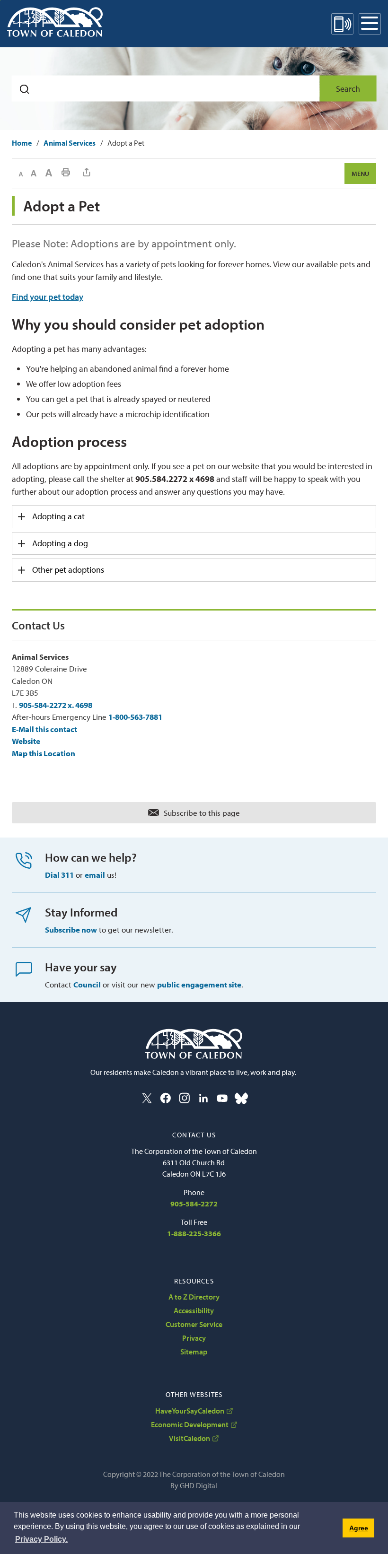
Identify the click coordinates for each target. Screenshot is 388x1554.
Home (22, 143)
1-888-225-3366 (194, 1233)
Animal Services (70, 143)
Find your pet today (47, 296)
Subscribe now (71, 929)
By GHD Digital (193, 1485)
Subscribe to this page (202, 813)
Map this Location (43, 753)
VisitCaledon (189, 1438)
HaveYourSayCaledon (189, 1410)
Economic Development (190, 1424)
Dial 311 (59, 875)
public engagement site (199, 984)
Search (348, 88)
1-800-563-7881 (135, 717)
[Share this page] (86, 172)
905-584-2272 (194, 1203)
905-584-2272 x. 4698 (55, 705)
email (95, 875)
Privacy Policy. (41, 1539)
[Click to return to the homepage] (55, 22)
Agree (358, 1528)
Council (87, 984)
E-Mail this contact (44, 729)
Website (26, 741)
